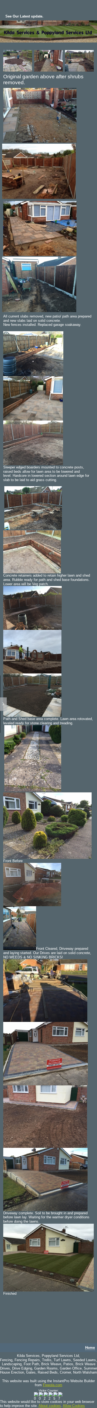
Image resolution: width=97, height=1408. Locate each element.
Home (90, 1348)
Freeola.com (52, 1385)
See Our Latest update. (24, 16)
